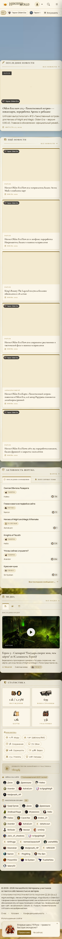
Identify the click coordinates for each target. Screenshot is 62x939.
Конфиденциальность (33, 913)
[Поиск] (48, 4)
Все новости (50, 67)
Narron (7, 512)
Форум (53, 474)
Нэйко (6, 496)
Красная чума (11, 566)
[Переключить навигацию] (56, 4)
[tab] (16, 480)
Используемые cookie (11, 918)
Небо (6, 543)
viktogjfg (16, 769)
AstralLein (8, 528)
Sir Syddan (8, 575)
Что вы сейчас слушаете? (16, 550)
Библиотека (11, 732)
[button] (39, 4)
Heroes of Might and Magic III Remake (21, 519)
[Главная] (16, 4)
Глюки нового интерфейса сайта (19, 503)
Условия (15, 913)
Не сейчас (38, 932)
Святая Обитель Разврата (16, 488)
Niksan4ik (8, 667)
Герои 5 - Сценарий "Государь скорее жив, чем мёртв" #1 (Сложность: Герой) (29, 654)
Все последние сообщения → (42, 582)
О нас (3, 913)
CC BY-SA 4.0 (51, 894)
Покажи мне (24, 932)
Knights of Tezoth (12, 535)
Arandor (7, 559)
